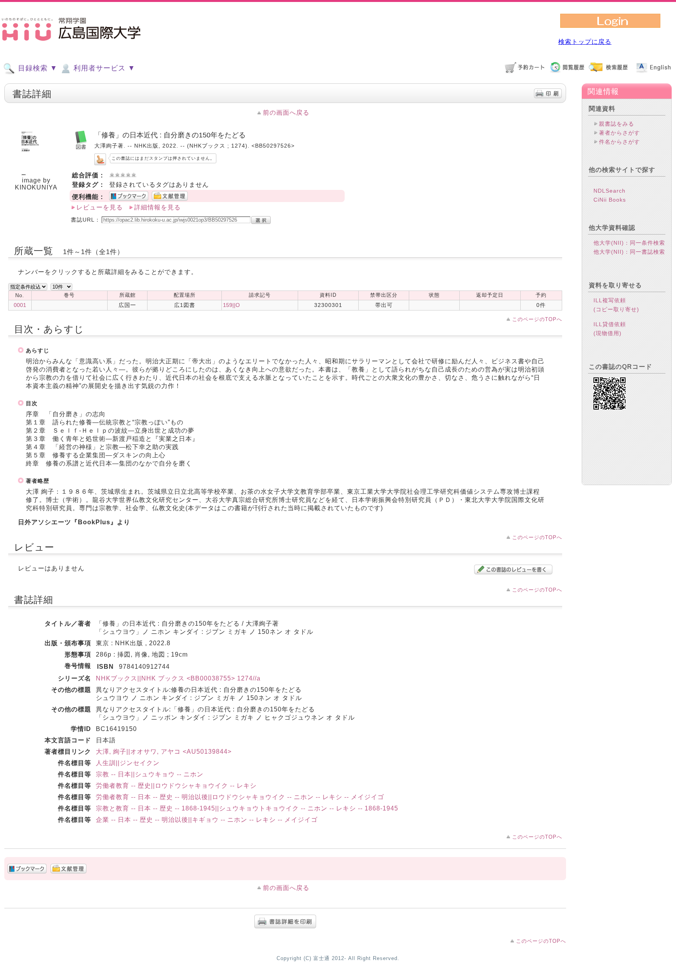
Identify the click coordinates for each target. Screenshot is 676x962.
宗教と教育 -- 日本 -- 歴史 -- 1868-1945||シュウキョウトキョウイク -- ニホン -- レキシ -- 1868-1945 (247, 808)
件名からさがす (619, 142)
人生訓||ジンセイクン (128, 763)
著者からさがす (619, 133)
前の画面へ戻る (286, 112)
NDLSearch (609, 191)
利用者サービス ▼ (103, 68)
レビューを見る (99, 207)
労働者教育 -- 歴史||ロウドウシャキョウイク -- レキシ (176, 785)
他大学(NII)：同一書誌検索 (629, 252)
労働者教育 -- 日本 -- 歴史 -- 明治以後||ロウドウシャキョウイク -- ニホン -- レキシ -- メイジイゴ (240, 797)
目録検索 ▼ (37, 68)
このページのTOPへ (537, 319)
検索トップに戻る (584, 41)
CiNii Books (609, 200)
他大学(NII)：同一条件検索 (629, 243)
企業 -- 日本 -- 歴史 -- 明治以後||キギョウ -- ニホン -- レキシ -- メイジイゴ (207, 819)
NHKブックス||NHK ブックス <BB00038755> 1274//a (178, 678)
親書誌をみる (616, 124)
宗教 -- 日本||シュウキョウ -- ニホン (149, 774)
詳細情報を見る (157, 207)
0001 (20, 305)
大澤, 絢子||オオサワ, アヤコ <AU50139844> (164, 751)
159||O (231, 305)
